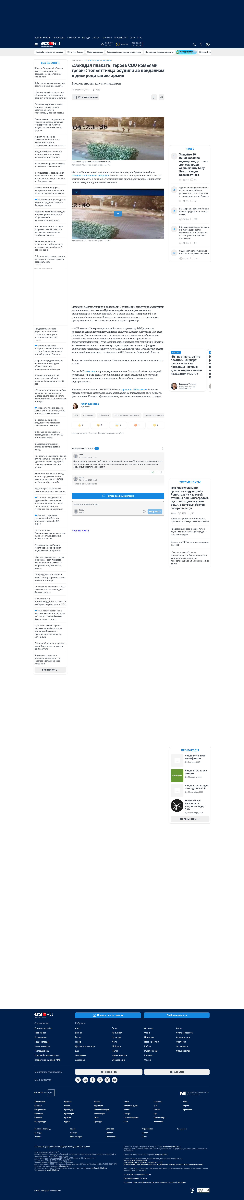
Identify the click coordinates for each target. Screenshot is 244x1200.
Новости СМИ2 (80, 530)
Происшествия (151, 1042)
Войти (81, 512)
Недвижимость (42, 38)
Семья (147, 1060)
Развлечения (150, 1051)
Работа (147, 1046)
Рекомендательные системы (135, 1178)
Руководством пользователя (135, 1161)
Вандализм (88, 415)
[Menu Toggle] (36, 44)
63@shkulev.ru (64, 1166)
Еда (77, 1051)
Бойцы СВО (104, 415)
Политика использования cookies (137, 1174)
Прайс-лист (40, 1033)
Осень (147, 1033)
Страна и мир (183, 1037)
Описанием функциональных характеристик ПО (143, 1163)
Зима (114, 1028)
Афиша (95, 38)
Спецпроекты (183, 1051)
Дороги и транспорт (85, 1046)
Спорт (179, 1028)
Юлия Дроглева (90, 403)
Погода (86, 38)
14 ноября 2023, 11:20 (81, 90)
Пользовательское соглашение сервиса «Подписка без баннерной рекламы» (155, 1182)
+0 (153, 472)
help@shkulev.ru (53, 1170)
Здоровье (80, 1060)
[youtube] (114, 1080)
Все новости (50, 62)
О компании (40, 1037)
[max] (100, 1080)
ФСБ (76, 415)
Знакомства (73, 38)
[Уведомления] (201, 44)
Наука (115, 1051)
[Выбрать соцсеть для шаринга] (161, 97)
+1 (153, 489)
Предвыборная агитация (46, 1055)
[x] (107, 1080)
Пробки (122, 44)
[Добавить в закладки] (154, 97)
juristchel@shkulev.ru (99, 1168)
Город (78, 1042)
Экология (181, 1042)
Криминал (117, 1033)
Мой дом (116, 1046)
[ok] (92, 1080)
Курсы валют (121, 38)
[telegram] (78, 1080)
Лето (114, 1042)
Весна (78, 1037)
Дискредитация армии (155, 415)
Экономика (182, 1046)
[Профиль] (207, 44)
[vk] (85, 1080)
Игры (139, 38)
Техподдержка (41, 1051)
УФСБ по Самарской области (126, 415)
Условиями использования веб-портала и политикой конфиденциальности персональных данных (163, 1165)
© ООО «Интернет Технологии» (47, 1191)
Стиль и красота (184, 1033)
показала (90, 371)
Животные (80, 1055)
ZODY (132, 38)
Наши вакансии (42, 1046)
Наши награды (41, 1042)
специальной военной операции (90, 175)
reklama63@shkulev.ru (171, 1147)
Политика (149, 1037)
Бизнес (78, 1033)
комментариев (88, 97)
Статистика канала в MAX (47, 1060)
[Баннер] (186, 52)
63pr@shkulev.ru (161, 1155)
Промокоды (59, 38)
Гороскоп (107, 38)
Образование (118, 1060)
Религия (148, 1055)
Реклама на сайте (43, 1028)
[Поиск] (194, 44)
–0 (161, 472)
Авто (77, 1028)
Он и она (148, 1028)
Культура (116, 1037)
